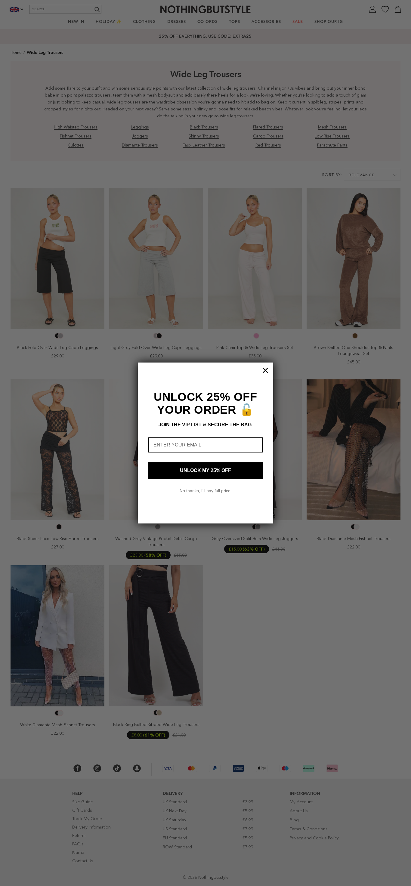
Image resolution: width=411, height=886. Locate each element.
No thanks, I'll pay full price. (206, 490)
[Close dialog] (265, 370)
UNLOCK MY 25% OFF (205, 470)
